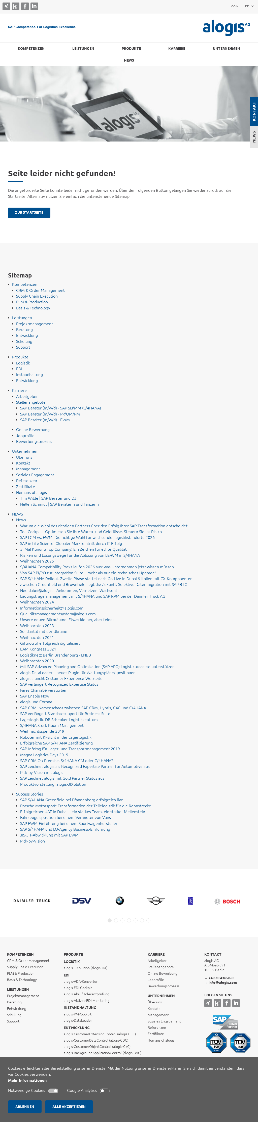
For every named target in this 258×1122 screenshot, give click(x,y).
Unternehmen (161, 996)
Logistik (72, 962)
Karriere (156, 954)
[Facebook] (25, 6)
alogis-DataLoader (78, 1020)
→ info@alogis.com (220, 982)
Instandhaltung (80, 1008)
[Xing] (6, 6)
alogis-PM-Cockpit (77, 1014)
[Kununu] (15, 7)
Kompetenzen (20, 954)
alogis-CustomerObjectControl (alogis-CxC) (97, 1047)
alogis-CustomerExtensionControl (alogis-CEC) (100, 1034)
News (254, 137)
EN (247, 12)
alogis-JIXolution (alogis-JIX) (85, 968)
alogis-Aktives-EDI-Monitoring (87, 1001)
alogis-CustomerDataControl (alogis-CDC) (96, 1040)
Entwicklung (77, 1028)
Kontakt (254, 111)
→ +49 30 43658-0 (219, 978)
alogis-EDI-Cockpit (78, 988)
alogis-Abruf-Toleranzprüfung (86, 994)
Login (234, 6)
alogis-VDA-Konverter (81, 981)
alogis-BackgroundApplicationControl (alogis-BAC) (102, 1053)
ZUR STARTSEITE (29, 212)
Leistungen (18, 990)
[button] (110, 920)
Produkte (73, 954)
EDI (66, 975)
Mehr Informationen (27, 1080)
